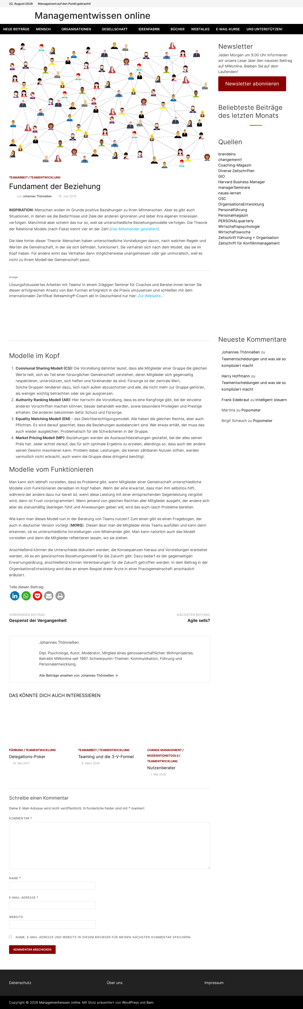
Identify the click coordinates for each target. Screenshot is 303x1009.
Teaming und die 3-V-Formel (106, 756)
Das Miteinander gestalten (134, 229)
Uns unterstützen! (264, 29)
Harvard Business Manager (241, 182)
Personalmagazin (233, 215)
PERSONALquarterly (236, 221)
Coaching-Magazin (234, 165)
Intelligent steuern (271, 400)
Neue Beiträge (16, 29)
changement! (230, 159)
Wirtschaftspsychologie (239, 226)
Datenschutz (20, 983)
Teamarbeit (18, 177)
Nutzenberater (161, 767)
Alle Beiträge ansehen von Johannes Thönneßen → (78, 675)
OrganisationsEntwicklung (241, 204)
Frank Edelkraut (235, 400)
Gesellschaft (115, 29)
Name (15, 878)
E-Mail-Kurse (228, 29)
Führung (16, 750)
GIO (221, 176)
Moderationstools (163, 755)
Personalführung (232, 210)
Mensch (43, 29)
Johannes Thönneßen (37, 196)
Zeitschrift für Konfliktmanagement (249, 243)
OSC (222, 198)
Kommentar (20, 818)
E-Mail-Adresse (23, 897)
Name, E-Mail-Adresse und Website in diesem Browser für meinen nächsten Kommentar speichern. (104, 937)
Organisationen (76, 29)
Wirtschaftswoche (234, 232)
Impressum (214, 983)
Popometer (251, 410)
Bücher (177, 29)
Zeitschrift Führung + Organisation (248, 237)
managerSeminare (234, 187)
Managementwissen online (92, 15)
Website (16, 917)
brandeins (227, 154)
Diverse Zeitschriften (236, 171)
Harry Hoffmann (236, 376)
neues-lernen (229, 193)
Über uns (114, 983)
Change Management (164, 750)
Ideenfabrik (149, 29)
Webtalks (200, 29)
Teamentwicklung (45, 177)
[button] (14, 595)
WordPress (130, 1002)
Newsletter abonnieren (252, 84)
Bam (150, 1002)
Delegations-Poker (27, 756)
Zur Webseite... (151, 296)
